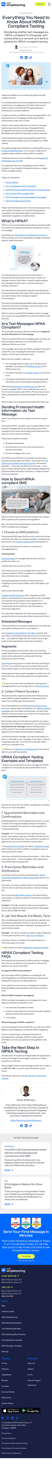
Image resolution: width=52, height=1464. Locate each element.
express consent (32, 373)
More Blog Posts (26, 13)
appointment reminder (16, 846)
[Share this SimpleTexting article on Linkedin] (26, 57)
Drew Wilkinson (24, 47)
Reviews (5, 1380)
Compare (5, 1386)
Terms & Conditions (8, 1438)
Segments (6, 663)
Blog (6, 1181)
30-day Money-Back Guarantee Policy (15, 1443)
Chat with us (9, 1276)
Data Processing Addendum (11, 1453)
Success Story (9, 1146)
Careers (31, 1369)
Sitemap (5, 1351)
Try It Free (40, 4)
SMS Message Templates (12, 1346)
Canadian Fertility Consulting (13, 595)
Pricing (4, 1363)
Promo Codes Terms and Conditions (14, 1448)
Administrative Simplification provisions (29, 235)
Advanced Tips (25, 50)
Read (7, 1170)
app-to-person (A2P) (26, 542)
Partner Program (34, 1380)
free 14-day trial (42, 686)
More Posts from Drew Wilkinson (26, 1120)
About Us (31, 1363)
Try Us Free (26, 1256)
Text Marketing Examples (12, 1340)
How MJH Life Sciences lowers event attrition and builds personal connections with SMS (25, 1153)
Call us (6, 1287)
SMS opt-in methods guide (26, 749)
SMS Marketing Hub (10, 1317)
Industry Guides (8, 1311)
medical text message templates (35, 947)
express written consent (37, 706)
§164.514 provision (34, 366)
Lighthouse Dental (41, 846)
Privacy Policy (6, 1433)
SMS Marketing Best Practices (14, 1334)
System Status (7, 1403)
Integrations (6, 1375)
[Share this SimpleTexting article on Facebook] (22, 57)
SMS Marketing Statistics (12, 1323)
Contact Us (32, 1385)
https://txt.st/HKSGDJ (35, 935)
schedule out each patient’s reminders (20, 633)
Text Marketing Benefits (11, 1328)
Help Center (6, 1397)
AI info (30, 1375)
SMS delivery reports (23, 895)
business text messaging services (24, 386)
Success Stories (8, 1392)
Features (5, 1369)
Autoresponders (8, 558)
